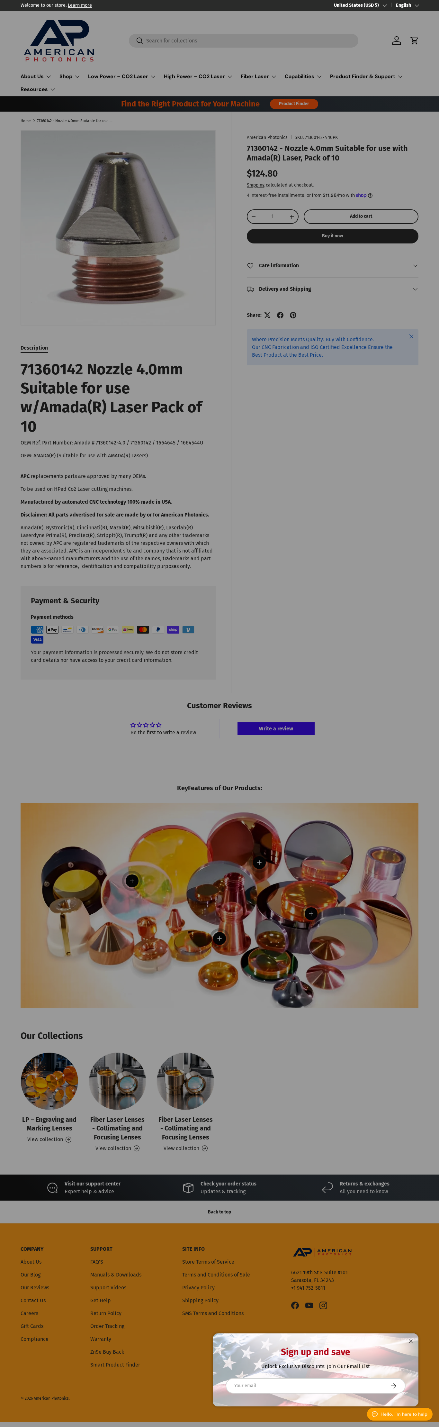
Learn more (80, 5)
